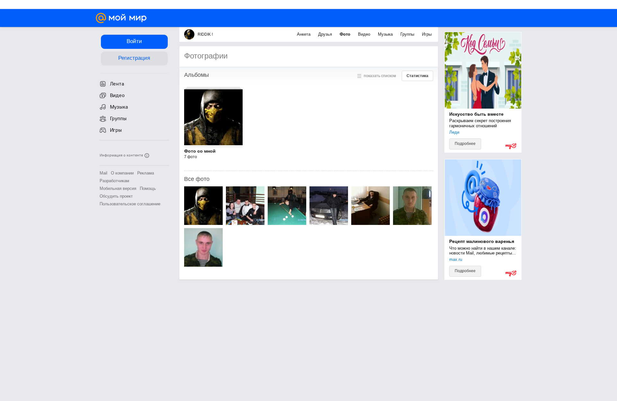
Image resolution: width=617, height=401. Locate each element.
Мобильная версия (118, 188)
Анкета (304, 34)
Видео (364, 34)
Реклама (145, 173)
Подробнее (465, 143)
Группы (408, 34)
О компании (122, 173)
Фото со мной (200, 151)
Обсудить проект (116, 196)
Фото (346, 34)
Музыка (386, 34)
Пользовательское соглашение (130, 203)
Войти (134, 41)
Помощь (148, 188)
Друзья (325, 34)
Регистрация (134, 58)
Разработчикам (114, 180)
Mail (103, 173)
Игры (427, 34)
